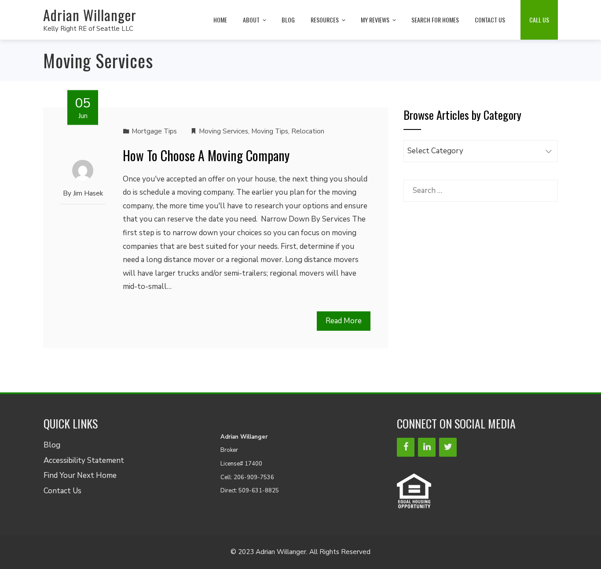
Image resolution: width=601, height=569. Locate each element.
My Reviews (375, 19)
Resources (325, 19)
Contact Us (490, 19)
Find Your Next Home (80, 475)
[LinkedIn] (427, 447)
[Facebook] (405, 447)
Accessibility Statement (84, 460)
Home (220, 19)
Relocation (307, 131)
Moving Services (223, 131)
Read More (344, 321)
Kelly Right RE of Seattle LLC (88, 28)
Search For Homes (435, 19)
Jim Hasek (88, 193)
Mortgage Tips (154, 131)
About (251, 19)
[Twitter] (448, 447)
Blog (288, 19)
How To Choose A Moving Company (206, 155)
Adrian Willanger (89, 14)
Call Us (539, 19)
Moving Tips (269, 131)
